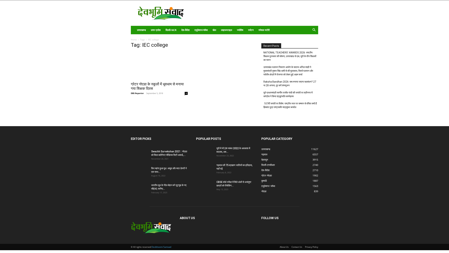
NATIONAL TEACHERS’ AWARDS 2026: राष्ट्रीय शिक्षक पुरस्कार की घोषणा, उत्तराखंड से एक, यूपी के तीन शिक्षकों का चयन (289, 56)
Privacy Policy (311, 246)
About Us (284, 246)
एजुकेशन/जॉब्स (201, 30)
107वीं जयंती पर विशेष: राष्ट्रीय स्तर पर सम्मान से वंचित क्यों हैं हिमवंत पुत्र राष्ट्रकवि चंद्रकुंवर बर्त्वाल (290, 105)
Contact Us (296, 246)
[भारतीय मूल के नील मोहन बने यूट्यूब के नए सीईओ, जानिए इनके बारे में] (139, 189)
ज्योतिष (240, 30)
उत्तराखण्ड (141, 30)
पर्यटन (251, 30)
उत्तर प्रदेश (156, 30)
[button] (314, 30)
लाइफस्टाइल (226, 30)
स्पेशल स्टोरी (264, 30)
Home (134, 39)
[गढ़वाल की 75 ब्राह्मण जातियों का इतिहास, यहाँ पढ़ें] (205, 169)
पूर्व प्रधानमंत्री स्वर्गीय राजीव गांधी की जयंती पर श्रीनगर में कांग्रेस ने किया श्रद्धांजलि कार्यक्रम (288, 94)
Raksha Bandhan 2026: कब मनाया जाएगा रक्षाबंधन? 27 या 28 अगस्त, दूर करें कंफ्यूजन (289, 83)
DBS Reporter (137, 93)
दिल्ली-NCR (171, 30)
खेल (214, 30)
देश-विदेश (185, 30)
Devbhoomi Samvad (161, 246)
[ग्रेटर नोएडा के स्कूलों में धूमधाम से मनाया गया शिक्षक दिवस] (159, 66)
